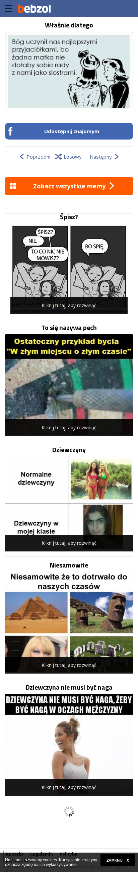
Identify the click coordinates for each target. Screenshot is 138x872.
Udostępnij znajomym (71, 131)
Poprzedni (38, 156)
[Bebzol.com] (34, 8)
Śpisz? (69, 216)
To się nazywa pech (69, 327)
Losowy (73, 156)
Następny (101, 156)
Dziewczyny (69, 449)
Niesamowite (69, 565)
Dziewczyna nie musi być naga (69, 687)
